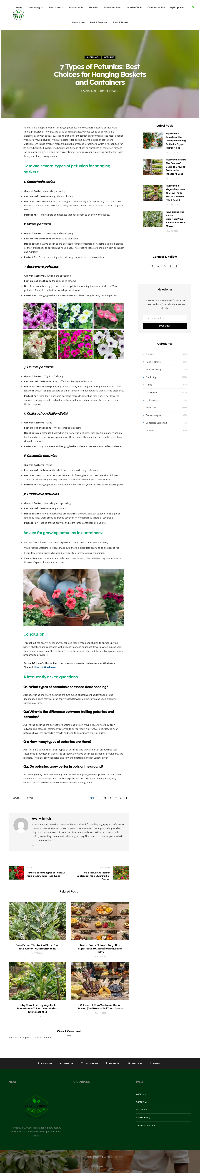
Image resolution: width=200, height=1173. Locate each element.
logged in (26, 1037)
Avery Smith (90, 91)
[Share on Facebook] (12, 137)
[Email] (12, 161)
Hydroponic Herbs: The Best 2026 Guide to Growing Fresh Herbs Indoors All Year (176, 166)
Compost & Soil (156, 7)
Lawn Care (78, 22)
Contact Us (142, 1101)
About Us (141, 1093)
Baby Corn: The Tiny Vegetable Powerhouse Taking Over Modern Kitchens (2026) (37, 1008)
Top (101, 1166)
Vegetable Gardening (156, 422)
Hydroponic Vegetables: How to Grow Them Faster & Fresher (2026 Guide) (175, 192)
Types (30, 798)
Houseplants (76, 7)
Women (150, 430)
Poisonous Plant (112, 7)
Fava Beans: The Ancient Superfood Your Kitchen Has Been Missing (175, 219)
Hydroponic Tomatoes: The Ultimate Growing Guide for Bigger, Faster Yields (176, 140)
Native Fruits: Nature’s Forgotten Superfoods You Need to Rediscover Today (100, 949)
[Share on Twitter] (12, 145)
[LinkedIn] (12, 169)
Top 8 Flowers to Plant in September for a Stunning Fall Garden (93, 876)
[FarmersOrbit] (18, 15)
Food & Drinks (120, 22)
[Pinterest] (12, 153)
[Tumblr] (12, 177)
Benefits (93, 7)
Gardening (34, 7)
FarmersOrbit (96, 1156)
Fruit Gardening (153, 369)
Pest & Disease (98, 22)
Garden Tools (134, 7)
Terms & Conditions (146, 1125)
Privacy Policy (143, 1117)
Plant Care (54, 7)
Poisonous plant (154, 415)
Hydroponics (177, 7)
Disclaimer (141, 1109)
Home (149, 384)
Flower (16, 798)
